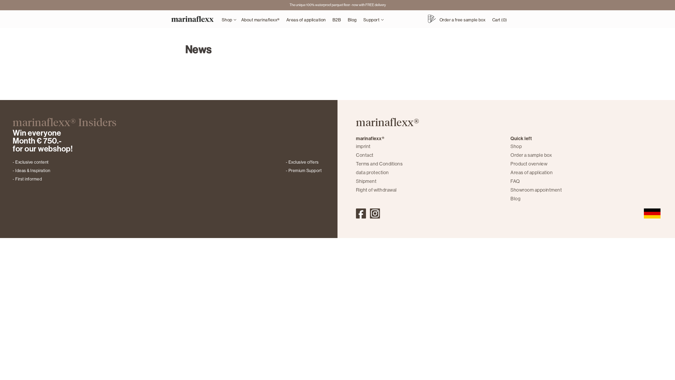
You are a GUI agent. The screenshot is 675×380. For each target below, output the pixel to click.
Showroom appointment (536, 190)
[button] (228, 19)
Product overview (528, 164)
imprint (363, 146)
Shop (516, 146)
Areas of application (531, 172)
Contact (365, 155)
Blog (515, 198)
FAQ (515, 181)
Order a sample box (531, 155)
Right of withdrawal (376, 190)
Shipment (366, 181)
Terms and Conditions (379, 164)
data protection (372, 172)
